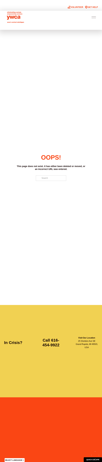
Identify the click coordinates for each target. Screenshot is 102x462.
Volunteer (75, 7)
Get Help (91, 7)
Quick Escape (92, 460)
